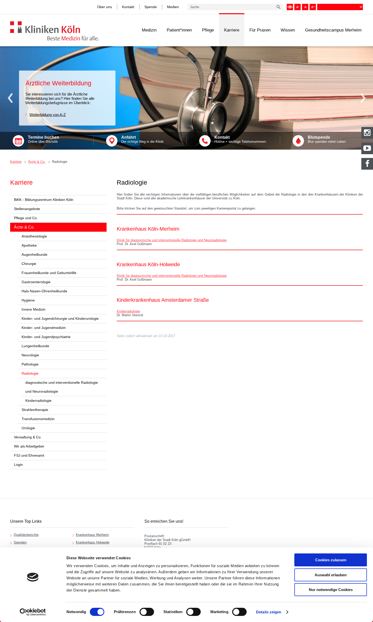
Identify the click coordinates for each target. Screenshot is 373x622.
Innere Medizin (33, 309)
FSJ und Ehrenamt (29, 455)
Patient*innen (179, 30)
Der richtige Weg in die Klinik (142, 139)
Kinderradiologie (38, 400)
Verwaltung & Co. (28, 437)
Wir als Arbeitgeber (29, 446)
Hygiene (28, 300)
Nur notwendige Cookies (331, 589)
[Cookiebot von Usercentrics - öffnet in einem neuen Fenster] (33, 612)
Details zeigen (268, 612)
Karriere (231, 30)
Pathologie (30, 364)
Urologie (28, 428)
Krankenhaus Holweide (92, 542)
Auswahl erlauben (331, 575)
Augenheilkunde (34, 254)
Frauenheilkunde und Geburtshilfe (49, 273)
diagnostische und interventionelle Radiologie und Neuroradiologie (61, 386)
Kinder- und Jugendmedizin (44, 328)
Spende (150, 7)
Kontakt (128, 7)
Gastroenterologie (36, 282)
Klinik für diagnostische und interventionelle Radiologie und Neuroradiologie (172, 240)
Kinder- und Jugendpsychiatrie (46, 337)
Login (18, 464)
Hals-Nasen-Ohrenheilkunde (44, 291)
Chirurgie (29, 264)
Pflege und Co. (26, 218)
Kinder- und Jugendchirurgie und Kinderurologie (60, 318)
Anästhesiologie (34, 236)
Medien (173, 7)
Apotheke (29, 245)
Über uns (104, 7)
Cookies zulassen (330, 560)
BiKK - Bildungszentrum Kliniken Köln (43, 200)
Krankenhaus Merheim (92, 535)
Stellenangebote (27, 209)
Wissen (288, 30)
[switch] (147, 612)
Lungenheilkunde (35, 346)
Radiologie (59, 162)
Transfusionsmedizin (38, 419)
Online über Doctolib (43, 139)
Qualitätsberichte (26, 535)
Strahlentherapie (35, 410)
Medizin (149, 30)
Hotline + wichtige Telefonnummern (240, 139)
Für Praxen (259, 30)
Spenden (20, 542)
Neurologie (30, 355)
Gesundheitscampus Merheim (333, 30)
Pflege (208, 30)
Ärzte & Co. (36, 162)
